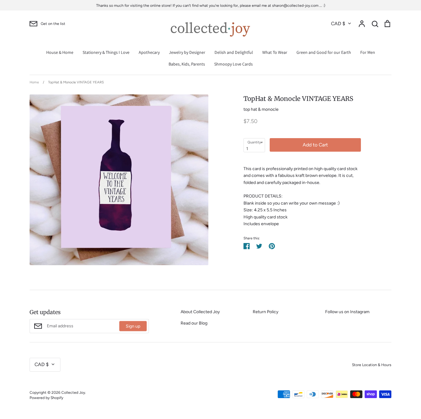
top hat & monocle (261, 109)
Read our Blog (194, 323)
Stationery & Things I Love (106, 52)
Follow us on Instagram (347, 311)
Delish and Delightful (234, 52)
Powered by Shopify (46, 397)
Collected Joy (73, 392)
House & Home (59, 52)
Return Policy (265, 311)
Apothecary (149, 52)
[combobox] (254, 145)
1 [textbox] (247, 148)
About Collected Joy (200, 311)
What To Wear (274, 52)
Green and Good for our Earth (323, 52)
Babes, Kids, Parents (187, 64)
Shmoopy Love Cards (233, 64)
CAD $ (338, 23)
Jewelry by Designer (187, 52)
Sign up (133, 326)
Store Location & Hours (371, 364)
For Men (367, 52)
